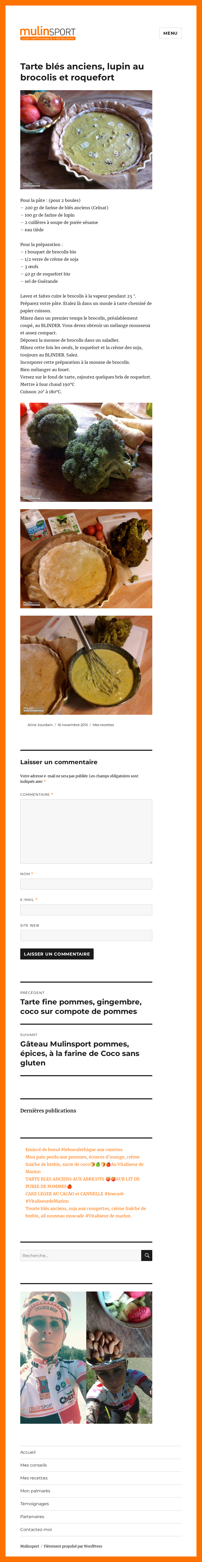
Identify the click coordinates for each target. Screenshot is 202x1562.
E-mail (29, 899)
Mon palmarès (35, 1490)
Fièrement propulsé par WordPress (73, 1546)
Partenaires (32, 1516)
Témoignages (34, 1503)
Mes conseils (33, 1465)
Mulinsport (29, 1546)
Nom (26, 874)
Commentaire (36, 794)
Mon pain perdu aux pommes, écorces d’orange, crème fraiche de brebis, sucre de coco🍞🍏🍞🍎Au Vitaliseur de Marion (85, 1164)
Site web (29, 925)
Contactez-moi (36, 1529)
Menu (170, 33)
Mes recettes (103, 725)
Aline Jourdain (40, 725)
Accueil (28, 1452)
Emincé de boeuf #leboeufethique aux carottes (74, 1149)
